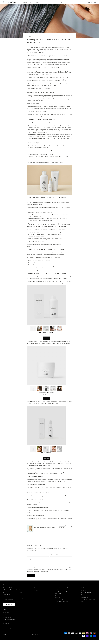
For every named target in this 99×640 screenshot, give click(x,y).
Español (4, 634)
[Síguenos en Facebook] (4, 628)
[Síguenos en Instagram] (7, 628)
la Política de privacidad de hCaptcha (57, 548)
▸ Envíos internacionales (86, 592)
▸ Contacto (83, 587)
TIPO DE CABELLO (34, 2)
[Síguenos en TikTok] (11, 628)
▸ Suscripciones (84, 597)
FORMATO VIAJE (52, 2)
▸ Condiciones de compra (9, 619)
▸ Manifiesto (36, 590)
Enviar (31, 575)
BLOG (77, 2)
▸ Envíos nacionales (85, 590)
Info (9, 594)
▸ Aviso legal (6, 612)
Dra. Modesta (62, 526)
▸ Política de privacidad (8, 614)
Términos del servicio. (31, 550)
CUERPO (44, 2)
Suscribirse (9, 604)
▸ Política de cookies (8, 617)
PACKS (60, 2)
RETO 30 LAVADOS (69, 2)
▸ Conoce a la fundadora (38, 587)
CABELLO (25, 2)
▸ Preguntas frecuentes (86, 594)
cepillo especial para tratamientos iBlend (54, 463)
